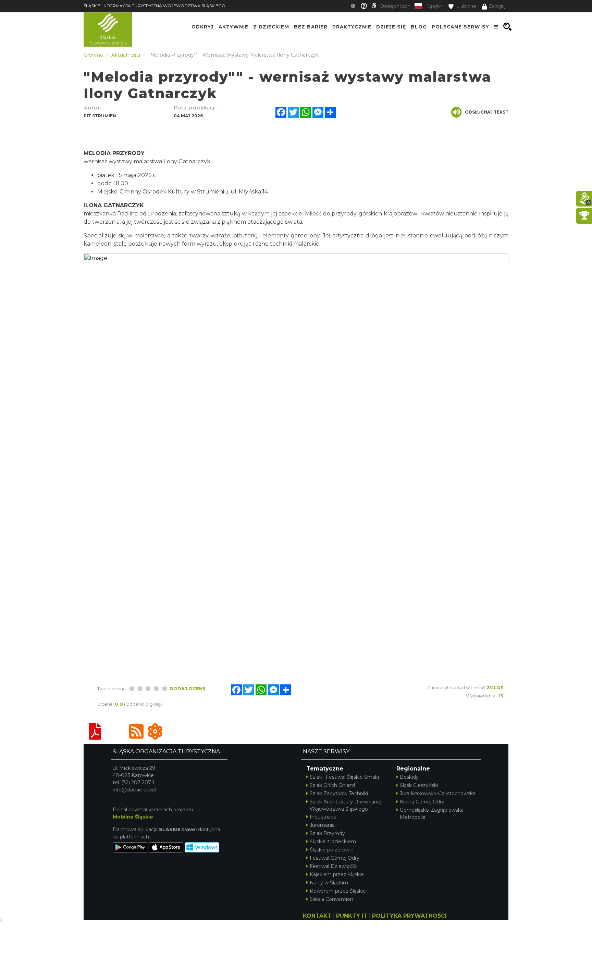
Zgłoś (494, 687)
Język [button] (434, 6)
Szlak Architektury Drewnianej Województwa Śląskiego (345, 805)
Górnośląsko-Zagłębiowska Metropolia (432, 813)
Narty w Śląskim (329, 883)
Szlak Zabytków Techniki (339, 793)
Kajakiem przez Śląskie (337, 874)
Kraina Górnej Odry (422, 802)
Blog (419, 27)
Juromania (322, 825)
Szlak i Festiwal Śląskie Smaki (344, 777)
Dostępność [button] (393, 6)
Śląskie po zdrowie (332, 850)
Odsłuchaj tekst (486, 112)
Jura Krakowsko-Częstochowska (438, 793)
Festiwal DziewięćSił (334, 866)
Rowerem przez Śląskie (338, 891)
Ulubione (465, 6)
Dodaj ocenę (188, 688)
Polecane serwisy (460, 27)
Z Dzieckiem (271, 27)
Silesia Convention (331, 899)
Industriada (323, 817)
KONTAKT (317, 916)
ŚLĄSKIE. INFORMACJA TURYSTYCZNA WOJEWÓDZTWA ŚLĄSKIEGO (154, 5)
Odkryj (203, 27)
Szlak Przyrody (327, 833)
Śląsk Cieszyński (419, 785)
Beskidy (409, 777)
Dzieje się (391, 27)
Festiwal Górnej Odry (334, 858)
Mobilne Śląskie (133, 817)
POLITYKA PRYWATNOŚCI (409, 916)
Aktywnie (233, 27)
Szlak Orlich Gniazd (332, 785)
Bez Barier (311, 27)
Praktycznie (351, 27)
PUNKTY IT (352, 916)
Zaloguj (497, 6)
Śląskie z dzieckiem (333, 841)
